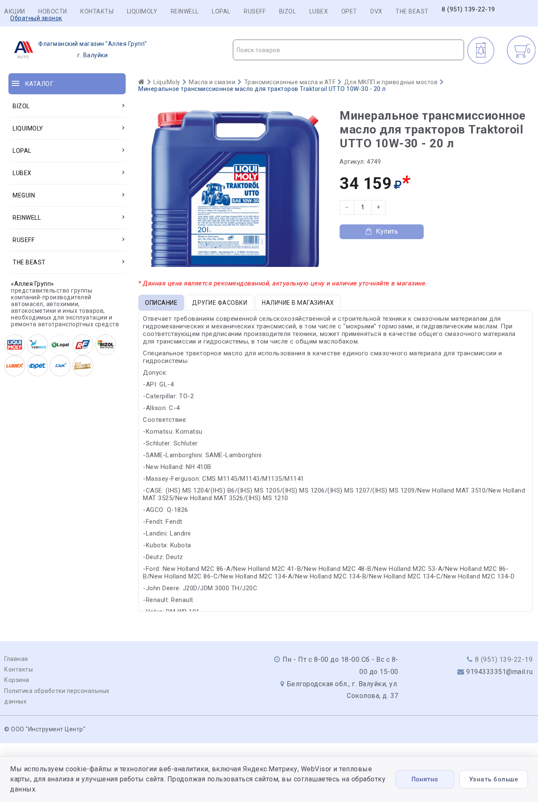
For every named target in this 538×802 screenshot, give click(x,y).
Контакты (96, 11)
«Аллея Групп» (32, 283)
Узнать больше (494, 779)
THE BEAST (412, 11)
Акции (14, 11)
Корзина (16, 680)
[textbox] (348, 50)
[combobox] (348, 50)
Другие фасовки (219, 302)
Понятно (424, 779)
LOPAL (221, 11)
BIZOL (287, 11)
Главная (16, 658)
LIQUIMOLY (142, 11)
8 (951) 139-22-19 (468, 9)
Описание (161, 302)
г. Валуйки (92, 49)
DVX (376, 11)
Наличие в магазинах (298, 302)
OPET (349, 11)
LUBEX (318, 11)
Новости (52, 11)
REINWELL (185, 11)
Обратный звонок (36, 18)
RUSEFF (255, 11)
